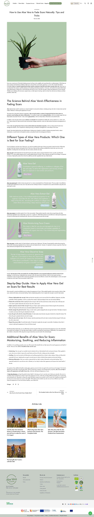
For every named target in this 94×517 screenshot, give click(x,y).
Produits (14, 3)
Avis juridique (30, 515)
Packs (24, 482)
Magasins (47, 3)
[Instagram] (65, 504)
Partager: (9, 384)
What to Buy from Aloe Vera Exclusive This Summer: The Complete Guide (35, 431)
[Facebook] (13, 384)
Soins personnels (26, 479)
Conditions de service (53, 515)
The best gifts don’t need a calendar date (14, 460)
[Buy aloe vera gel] (37, 180)
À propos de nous (30, 3)
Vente (46, 515)
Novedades (36, 9)
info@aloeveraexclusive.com (63, 486)
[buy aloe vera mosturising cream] (37, 240)
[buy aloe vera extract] (37, 210)
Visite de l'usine (39, 3)
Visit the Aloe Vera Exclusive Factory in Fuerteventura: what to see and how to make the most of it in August (16, 432)
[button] (91, 3)
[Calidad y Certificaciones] (81, 484)
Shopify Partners (63, 515)
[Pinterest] (15, 384)
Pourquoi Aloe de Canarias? (46, 477)
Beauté (24, 477)
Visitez (41, 484)
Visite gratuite (43, 488)
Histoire (41, 479)
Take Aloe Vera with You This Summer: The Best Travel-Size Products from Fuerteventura (56, 431)
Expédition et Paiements (45, 493)
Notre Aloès (21, 3)
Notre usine (42, 486)
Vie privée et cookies (39, 515)
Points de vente (43, 490)
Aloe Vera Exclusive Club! (55, 3)
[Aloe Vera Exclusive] (7, 3)
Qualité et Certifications (45, 482)
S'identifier (76, 3)
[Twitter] (18, 384)
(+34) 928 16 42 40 (61, 485)
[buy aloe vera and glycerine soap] (37, 270)
